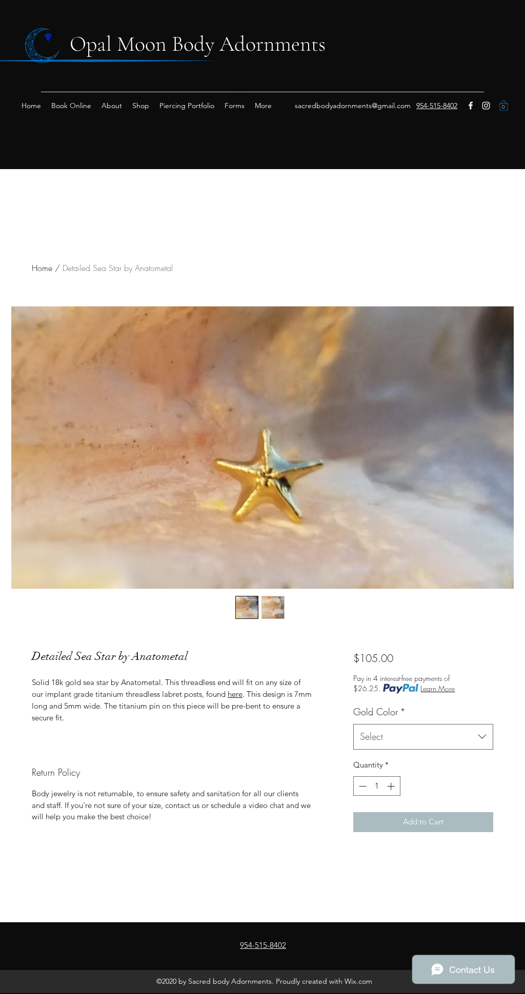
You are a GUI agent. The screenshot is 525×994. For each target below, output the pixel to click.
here (235, 694)
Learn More (437, 688)
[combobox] (423, 737)
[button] (503, 105)
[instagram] (486, 105)
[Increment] (392, 786)
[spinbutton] (376, 786)
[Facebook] (471, 105)
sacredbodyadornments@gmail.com (353, 105)
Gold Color (379, 712)
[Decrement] (362, 786)
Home (42, 268)
